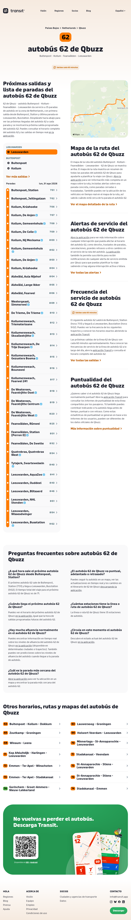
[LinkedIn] (123, 902)
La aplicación (113, 251)
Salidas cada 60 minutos (67, 67)
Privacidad (32, 909)
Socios (75, 10)
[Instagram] (111, 902)
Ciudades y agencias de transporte (78, 896)
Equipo (30, 900)
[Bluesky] (115, 902)
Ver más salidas (16, 176)
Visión (43, 10)
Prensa (6, 904)
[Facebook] (119, 902)
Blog (88, 10)
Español (119, 10)
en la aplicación (23, 615)
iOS (27, 862)
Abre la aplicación (80, 237)
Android (33, 862)
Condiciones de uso (36, 913)
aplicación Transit (80, 334)
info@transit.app (119, 896)
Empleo (30, 904)
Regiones (59, 10)
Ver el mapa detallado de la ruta (93, 204)
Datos (63, 900)
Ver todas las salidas (85, 360)
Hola (6, 891)
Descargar (118, 910)
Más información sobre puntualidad (95, 428)
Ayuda (6, 909)
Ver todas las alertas (85, 272)
